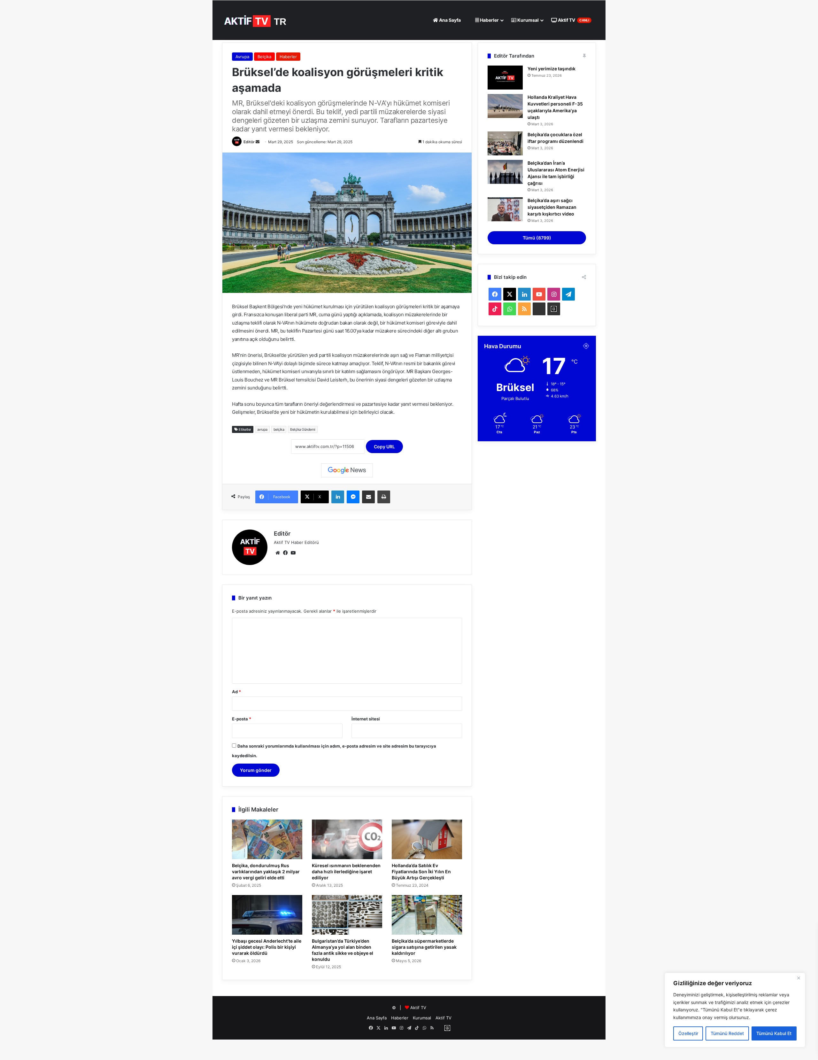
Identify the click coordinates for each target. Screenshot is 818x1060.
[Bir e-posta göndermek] (257, 141)
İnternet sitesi (365, 718)
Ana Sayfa (449, 20)
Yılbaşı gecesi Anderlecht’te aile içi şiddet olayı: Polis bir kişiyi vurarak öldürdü (266, 947)
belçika (279, 429)
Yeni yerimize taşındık (551, 68)
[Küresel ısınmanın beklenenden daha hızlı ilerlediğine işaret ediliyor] (347, 839)
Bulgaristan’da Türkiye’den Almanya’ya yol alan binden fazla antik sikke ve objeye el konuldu (342, 950)
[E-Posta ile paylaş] (368, 497)
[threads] (553, 308)
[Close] (798, 978)
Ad (236, 691)
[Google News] (347, 470)
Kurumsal (527, 20)
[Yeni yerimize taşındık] (505, 78)
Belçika (264, 56)
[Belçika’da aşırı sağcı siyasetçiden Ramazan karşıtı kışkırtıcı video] (505, 209)
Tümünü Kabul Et (773, 1033)
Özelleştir (688, 1033)
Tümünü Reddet (727, 1033)
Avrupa (242, 56)
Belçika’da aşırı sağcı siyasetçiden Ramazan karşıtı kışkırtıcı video (552, 207)
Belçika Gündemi (302, 429)
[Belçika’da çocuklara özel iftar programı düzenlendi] (505, 143)
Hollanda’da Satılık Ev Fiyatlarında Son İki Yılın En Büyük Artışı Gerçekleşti (421, 871)
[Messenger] (353, 497)
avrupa (262, 429)
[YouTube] (293, 553)
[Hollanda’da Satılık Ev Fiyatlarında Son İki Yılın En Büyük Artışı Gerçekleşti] (427, 839)
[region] (735, 1010)
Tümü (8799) (537, 237)
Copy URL (384, 446)
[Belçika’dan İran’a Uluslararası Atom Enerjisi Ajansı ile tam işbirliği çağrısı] (505, 172)
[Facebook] (285, 553)
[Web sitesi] (278, 553)
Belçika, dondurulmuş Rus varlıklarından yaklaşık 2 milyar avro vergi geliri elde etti (266, 871)
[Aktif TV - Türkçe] (256, 19)
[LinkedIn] (337, 497)
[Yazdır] (383, 497)
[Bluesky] (539, 308)
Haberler (489, 20)
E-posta (241, 718)
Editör (249, 141)
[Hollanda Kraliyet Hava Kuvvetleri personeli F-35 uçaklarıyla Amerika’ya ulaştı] (505, 106)
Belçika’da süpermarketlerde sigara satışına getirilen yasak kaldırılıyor (424, 947)
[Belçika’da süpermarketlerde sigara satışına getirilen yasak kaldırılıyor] (427, 915)
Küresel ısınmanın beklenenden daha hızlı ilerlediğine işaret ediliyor (346, 871)
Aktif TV (573, 20)
